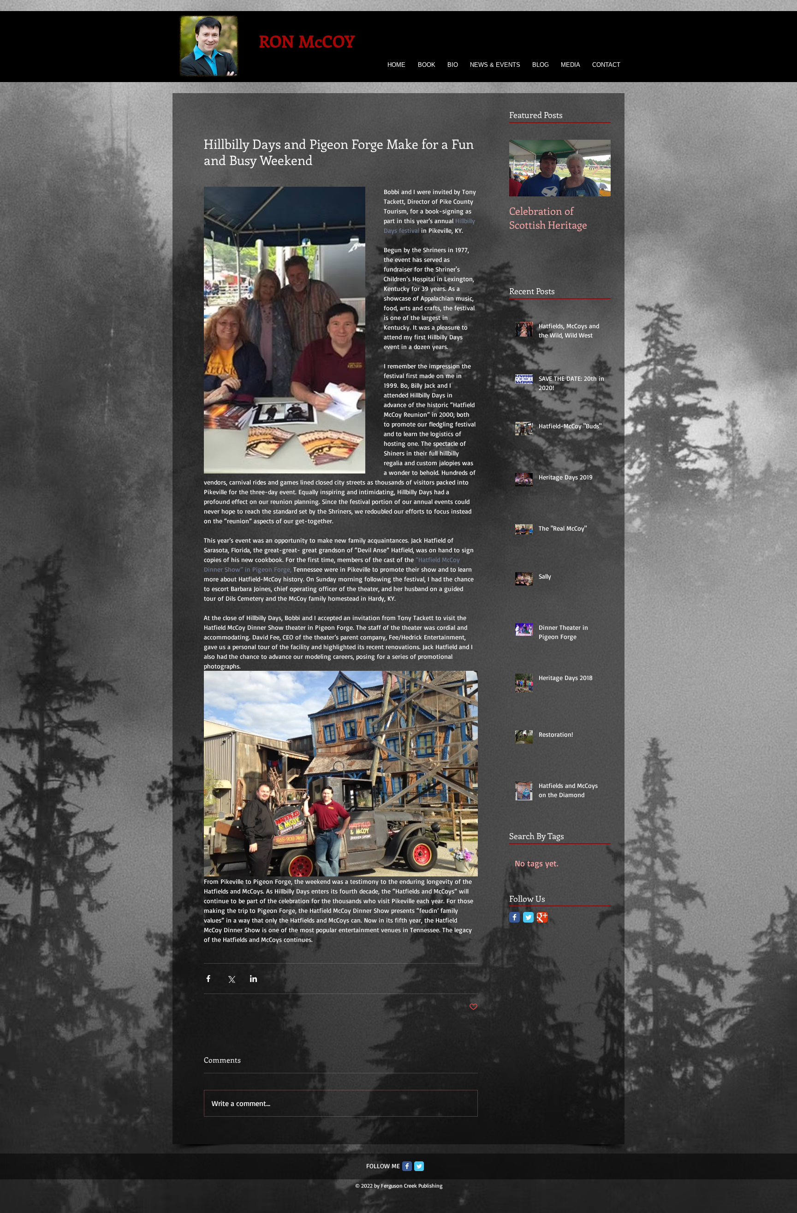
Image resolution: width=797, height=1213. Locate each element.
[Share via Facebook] (208, 978)
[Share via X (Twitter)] (230, 978)
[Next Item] (596, 168)
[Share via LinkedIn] (253, 978)
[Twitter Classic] (528, 917)
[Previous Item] (524, 168)
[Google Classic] (542, 917)
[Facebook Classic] (514, 917)
